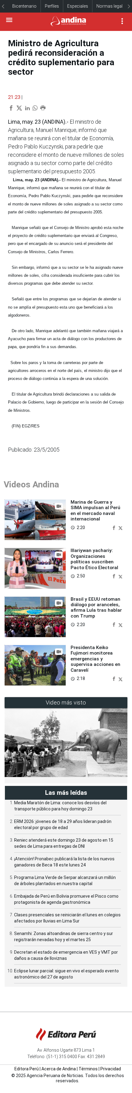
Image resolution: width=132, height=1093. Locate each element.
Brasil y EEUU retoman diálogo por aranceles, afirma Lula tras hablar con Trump (96, 607)
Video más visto (66, 702)
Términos (88, 1068)
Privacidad (110, 1068)
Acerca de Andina (58, 1068)
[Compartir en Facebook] (114, 527)
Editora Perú (26, 1068)
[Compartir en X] (120, 527)
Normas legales (111, 6)
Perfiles (52, 6)
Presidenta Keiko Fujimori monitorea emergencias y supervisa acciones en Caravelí (95, 659)
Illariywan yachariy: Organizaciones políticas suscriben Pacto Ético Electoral (94, 559)
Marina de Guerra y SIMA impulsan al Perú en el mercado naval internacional (95, 510)
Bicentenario (24, 6)
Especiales (77, 6)
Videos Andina (31, 484)
